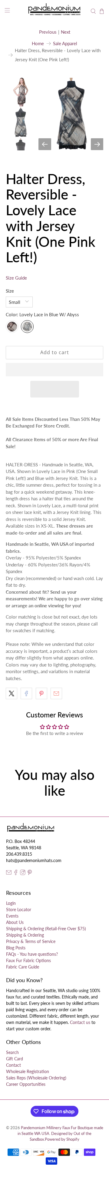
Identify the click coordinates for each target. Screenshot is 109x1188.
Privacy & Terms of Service (30, 941)
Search (12, 1052)
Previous (48, 32)
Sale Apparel (65, 43)
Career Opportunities (25, 1084)
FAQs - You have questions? (32, 954)
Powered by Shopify (62, 1139)
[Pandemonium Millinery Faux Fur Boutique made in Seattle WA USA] (54, 11)
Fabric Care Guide (22, 966)
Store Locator (18, 909)
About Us (15, 922)
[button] (54, 369)
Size (10, 291)
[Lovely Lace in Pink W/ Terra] (12, 326)
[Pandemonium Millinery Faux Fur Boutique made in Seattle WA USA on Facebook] (15, 873)
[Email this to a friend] (56, 693)
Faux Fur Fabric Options (28, 960)
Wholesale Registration (27, 1071)
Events (12, 915)
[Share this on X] (11, 693)
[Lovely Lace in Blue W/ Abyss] (27, 326)
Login (11, 903)
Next (65, 32)
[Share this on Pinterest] (41, 693)
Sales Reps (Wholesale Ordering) (36, 1077)
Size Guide (16, 277)
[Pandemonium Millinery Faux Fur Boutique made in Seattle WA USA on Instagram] (22, 873)
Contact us (80, 1022)
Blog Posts (15, 947)
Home (38, 43)
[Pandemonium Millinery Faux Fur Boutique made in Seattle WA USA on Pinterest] (29, 873)
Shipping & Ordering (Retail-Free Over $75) (46, 928)
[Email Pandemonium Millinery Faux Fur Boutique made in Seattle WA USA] (9, 873)
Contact (13, 1065)
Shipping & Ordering (25, 935)
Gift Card (14, 1058)
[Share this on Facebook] (26, 693)
